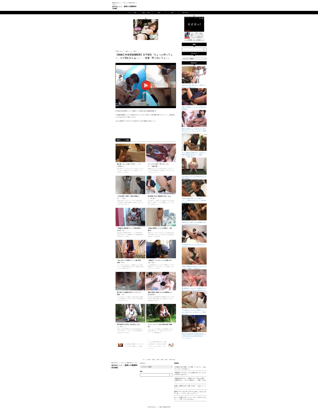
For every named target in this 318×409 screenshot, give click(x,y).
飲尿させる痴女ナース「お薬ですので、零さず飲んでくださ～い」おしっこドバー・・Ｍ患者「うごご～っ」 (194, 130)
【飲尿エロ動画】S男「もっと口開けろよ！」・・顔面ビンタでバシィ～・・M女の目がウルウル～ (194, 200)
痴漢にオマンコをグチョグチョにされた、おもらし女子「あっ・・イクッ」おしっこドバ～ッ (190, 392)
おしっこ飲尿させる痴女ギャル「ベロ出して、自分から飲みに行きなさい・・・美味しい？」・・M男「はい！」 (194, 154)
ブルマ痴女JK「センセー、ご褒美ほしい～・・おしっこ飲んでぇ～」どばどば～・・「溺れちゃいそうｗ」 (194, 312)
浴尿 (172, 12)
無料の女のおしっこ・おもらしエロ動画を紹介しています (124, 362)
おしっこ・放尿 (132, 12)
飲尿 (159, 12)
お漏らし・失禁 (145, 12)
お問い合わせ (185, 12)
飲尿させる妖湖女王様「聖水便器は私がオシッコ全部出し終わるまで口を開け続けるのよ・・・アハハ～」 (194, 336)
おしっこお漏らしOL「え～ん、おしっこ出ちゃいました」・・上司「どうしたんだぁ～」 (190, 398)
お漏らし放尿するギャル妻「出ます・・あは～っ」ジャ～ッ (190, 386)
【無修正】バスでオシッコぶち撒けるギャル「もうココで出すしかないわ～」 (190, 373)
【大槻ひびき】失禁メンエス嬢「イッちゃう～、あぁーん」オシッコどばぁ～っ (190, 368)
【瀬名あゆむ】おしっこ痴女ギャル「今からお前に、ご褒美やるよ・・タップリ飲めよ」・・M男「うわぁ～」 (190, 380)
